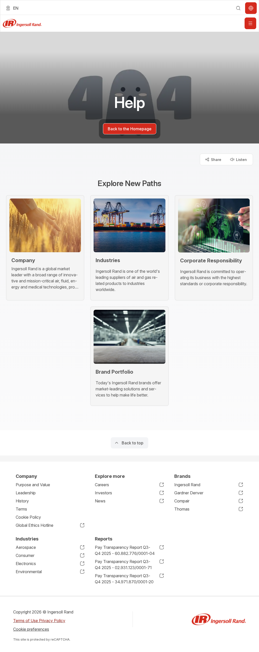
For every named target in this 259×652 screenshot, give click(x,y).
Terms (21, 509)
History (22, 500)
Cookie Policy (28, 517)
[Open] (250, 23)
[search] (238, 8)
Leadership (26, 492)
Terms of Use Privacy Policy (39, 620)
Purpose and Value (33, 484)
